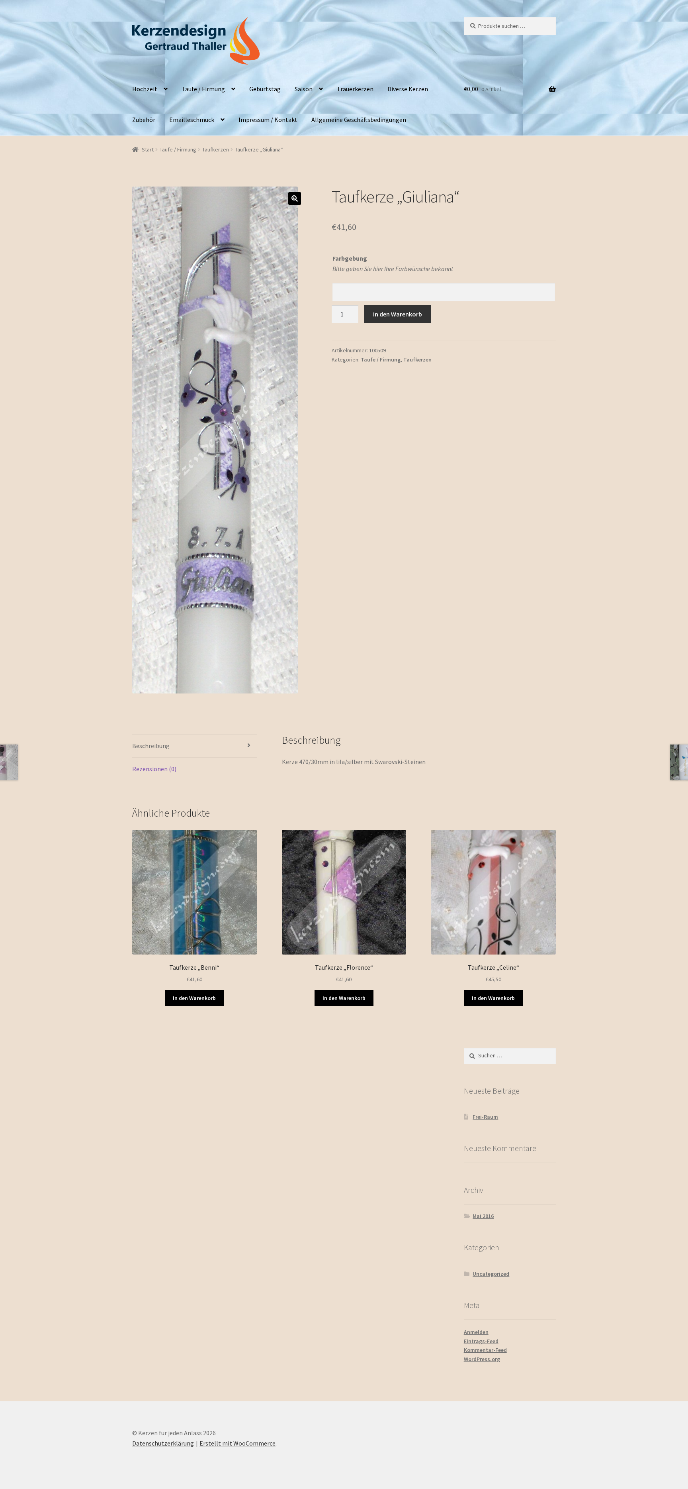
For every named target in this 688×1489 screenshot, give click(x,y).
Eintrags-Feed (481, 1341)
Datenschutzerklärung (163, 1443)
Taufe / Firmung (203, 89)
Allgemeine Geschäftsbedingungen (358, 120)
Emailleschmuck (191, 120)
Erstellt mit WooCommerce (237, 1443)
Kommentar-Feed (485, 1349)
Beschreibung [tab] (151, 746)
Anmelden (476, 1332)
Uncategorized (491, 1273)
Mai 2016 (483, 1216)
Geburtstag (265, 89)
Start (148, 149)
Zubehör (143, 120)
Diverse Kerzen (407, 89)
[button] (294, 198)
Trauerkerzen (355, 89)
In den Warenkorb (397, 314)
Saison (304, 89)
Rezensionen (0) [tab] (154, 769)
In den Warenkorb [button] (194, 998)
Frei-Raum (485, 1116)
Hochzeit (144, 89)
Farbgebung (349, 258)
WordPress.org (482, 1359)
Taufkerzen (215, 149)
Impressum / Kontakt (267, 120)
